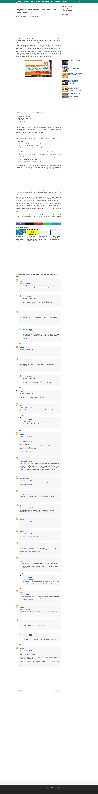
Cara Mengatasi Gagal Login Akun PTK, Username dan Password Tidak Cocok (74, 95)
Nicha (21, 543)
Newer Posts (19, 690)
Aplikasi (26, 1)
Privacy (57, 787)
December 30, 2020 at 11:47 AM (26, 393)
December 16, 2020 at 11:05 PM (26, 283)
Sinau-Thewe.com (40, 130)
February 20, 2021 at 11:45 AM (26, 507)
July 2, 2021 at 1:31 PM (25, 623)
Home (40, 787)
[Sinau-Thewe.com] (18, 1)
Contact (48, 787)
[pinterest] (38, 224)
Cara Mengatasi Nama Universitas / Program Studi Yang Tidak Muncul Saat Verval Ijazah (37, 205)
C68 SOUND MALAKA (24, 359)
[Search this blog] (81, 2)
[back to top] (95, 791)
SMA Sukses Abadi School (25, 478)
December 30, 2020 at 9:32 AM (29, 378)
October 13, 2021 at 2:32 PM (26, 650)
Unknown (22, 313)
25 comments (35, 16)
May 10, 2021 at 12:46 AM (25, 561)
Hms (21, 405)
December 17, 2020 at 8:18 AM (29, 298)
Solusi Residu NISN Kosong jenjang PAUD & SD (30, 143)
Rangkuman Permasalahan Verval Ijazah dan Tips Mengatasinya (74, 82)
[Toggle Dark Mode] (79, 2)
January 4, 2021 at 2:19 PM (28, 421)
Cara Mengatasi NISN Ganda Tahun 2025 (28, 145)
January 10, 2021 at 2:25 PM (26, 436)
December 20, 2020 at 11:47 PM (26, 349)
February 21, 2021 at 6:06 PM (26, 521)
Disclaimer (53, 787)
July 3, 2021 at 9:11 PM (28, 637)
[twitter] (29, 224)
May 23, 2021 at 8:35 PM (25, 609)
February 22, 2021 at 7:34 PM (26, 546)
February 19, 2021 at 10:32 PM (26, 494)
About (44, 787)
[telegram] (56, 224)
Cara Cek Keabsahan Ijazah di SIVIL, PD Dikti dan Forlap (42, 168)
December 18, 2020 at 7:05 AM (29, 331)
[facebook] (20, 224)
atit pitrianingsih (23, 459)
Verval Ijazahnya (24, 46)
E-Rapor (38, 1)
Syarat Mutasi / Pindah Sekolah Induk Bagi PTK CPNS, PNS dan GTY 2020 (75, 75)
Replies (21, 292)
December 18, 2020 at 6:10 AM (26, 315)
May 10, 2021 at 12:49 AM (25, 594)
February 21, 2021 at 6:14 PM (26, 533)
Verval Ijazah (54, 38)
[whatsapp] (47, 224)
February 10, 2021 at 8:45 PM (26, 480)
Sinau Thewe (26, 296)
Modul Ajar (57, 1)
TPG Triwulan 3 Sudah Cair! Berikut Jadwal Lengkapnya (32, 147)
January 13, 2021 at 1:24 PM (26, 461)
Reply (21, 289)
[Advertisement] (38, 28)
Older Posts (57, 690)
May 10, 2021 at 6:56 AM (28, 579)
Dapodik (32, 1)
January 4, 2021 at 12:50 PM (26, 407)
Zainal (21, 559)
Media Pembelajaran (47, 1)
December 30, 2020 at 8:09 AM (26, 361)
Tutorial (65, 1)
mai (21, 281)
